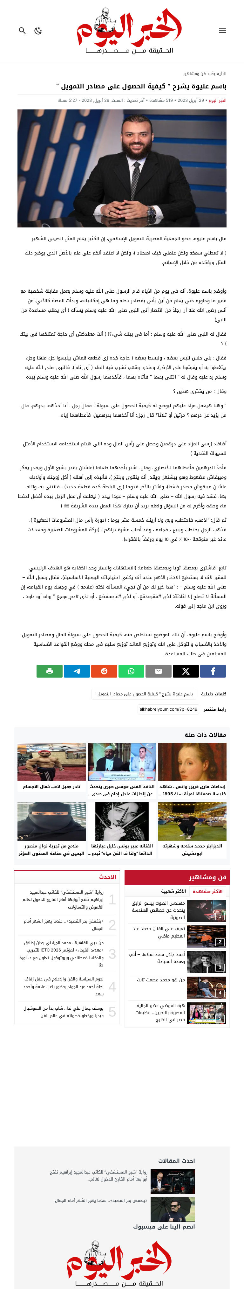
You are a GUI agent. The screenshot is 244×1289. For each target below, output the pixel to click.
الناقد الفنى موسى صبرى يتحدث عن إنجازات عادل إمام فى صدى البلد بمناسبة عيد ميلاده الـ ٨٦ (122, 794)
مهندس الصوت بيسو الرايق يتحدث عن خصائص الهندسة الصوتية (158, 910)
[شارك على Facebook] (213, 671)
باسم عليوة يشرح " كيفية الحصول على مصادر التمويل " (144, 694)
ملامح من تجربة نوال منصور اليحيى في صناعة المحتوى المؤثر (52, 849)
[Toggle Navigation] (224, 31)
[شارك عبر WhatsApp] (131, 671)
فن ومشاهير (194, 74)
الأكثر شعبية (173, 891)
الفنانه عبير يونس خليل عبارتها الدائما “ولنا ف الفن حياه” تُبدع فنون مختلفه (122, 853)
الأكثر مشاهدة (208, 891)
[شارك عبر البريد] (158, 671)
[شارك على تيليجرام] (76, 671)
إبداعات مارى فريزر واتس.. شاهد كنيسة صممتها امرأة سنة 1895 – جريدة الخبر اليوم (192, 794)
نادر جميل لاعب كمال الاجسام (51, 787)
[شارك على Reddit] (104, 671)
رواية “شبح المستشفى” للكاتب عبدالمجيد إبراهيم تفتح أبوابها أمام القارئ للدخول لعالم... (98, 1175)
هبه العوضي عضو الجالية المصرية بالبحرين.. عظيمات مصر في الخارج (160, 1012)
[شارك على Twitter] (185, 671)
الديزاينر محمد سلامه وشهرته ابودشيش (192, 849)
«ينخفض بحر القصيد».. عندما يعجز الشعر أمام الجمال (64, 924)
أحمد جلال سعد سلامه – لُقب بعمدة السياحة (157, 958)
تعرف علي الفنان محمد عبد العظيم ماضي (159, 932)
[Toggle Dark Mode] (38, 31)
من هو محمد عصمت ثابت (161, 980)
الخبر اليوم (218, 100)
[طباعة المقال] (49, 671)
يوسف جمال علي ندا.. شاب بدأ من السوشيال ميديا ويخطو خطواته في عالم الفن (64, 1012)
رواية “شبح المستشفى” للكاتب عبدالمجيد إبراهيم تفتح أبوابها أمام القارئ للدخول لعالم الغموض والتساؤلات (63, 899)
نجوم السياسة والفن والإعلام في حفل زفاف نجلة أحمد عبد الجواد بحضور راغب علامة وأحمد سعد (63, 986)
